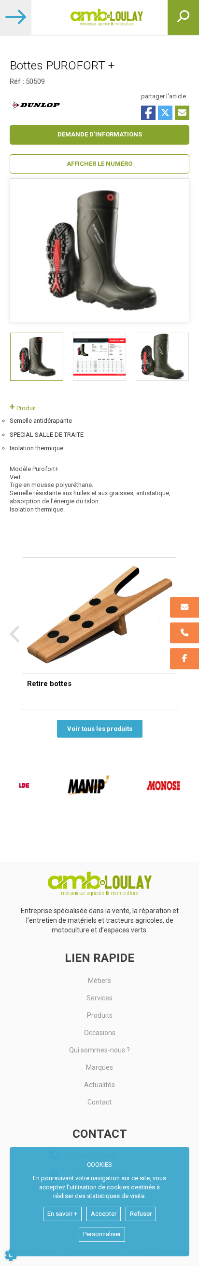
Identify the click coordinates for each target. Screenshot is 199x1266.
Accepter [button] (103, 1213)
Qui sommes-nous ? (99, 1050)
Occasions (99, 1033)
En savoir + (62, 1213)
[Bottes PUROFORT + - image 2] (99, 357)
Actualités (99, 1085)
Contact (99, 1102)
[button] (99, 164)
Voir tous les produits (99, 728)
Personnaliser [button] (102, 1234)
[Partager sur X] (165, 113)
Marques (99, 1067)
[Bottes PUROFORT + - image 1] (36, 357)
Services (99, 998)
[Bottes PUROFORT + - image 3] (162, 357)
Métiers (99, 980)
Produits (100, 1015)
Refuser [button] (141, 1213)
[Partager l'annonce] (182, 113)
